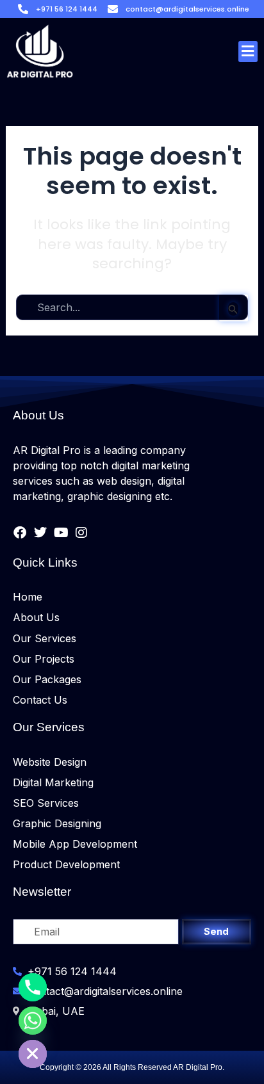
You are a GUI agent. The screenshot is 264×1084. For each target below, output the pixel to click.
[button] (248, 51)
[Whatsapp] (33, 1021)
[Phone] (33, 987)
